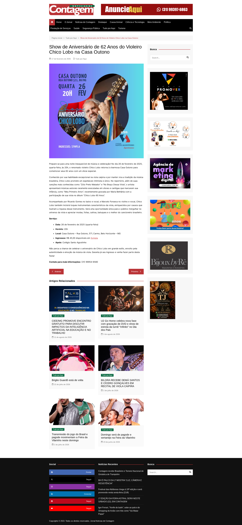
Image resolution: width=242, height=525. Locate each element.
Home (59, 22)
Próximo (134, 271)
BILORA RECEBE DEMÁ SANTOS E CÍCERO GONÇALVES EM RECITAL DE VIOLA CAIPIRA (120, 383)
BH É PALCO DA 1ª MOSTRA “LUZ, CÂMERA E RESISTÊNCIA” (120, 482)
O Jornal (68, 22)
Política (167, 22)
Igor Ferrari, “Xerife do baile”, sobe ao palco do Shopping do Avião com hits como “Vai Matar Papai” (119, 510)
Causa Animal (116, 22)
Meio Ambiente (154, 22)
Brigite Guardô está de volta (67, 380)
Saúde (77, 28)
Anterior (58, 271)
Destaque (102, 22)
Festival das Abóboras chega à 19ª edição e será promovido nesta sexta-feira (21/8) (120, 491)
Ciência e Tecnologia (135, 22)
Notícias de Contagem (85, 22)
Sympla (94, 238)
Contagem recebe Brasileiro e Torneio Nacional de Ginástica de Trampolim (121, 472)
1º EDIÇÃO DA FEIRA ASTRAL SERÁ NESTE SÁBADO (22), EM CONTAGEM (119, 500)
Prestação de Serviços (60, 28)
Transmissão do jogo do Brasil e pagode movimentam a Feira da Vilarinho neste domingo (70, 437)
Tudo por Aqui (109, 28)
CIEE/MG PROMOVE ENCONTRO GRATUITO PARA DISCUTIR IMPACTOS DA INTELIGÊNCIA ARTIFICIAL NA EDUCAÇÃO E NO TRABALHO (71, 326)
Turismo (121, 28)
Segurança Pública (91, 28)
